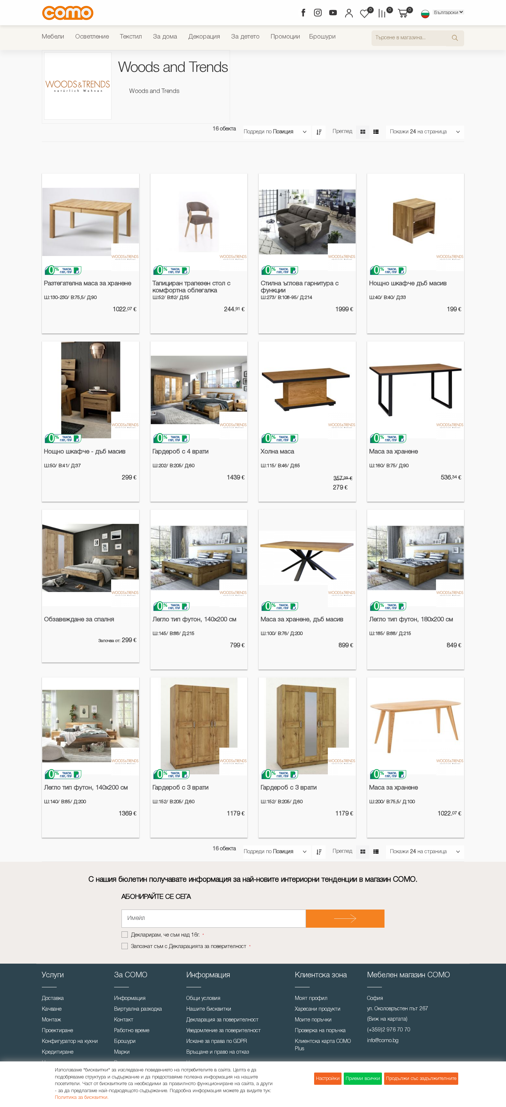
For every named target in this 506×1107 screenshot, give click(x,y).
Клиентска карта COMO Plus (323, 1045)
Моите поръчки (313, 1020)
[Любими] (364, 13)
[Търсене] (455, 38)
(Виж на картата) (387, 1019)
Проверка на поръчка (320, 1030)
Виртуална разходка (138, 1009)
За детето (245, 37)
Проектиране (57, 1030)
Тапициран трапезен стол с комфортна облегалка (191, 287)
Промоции (285, 37)
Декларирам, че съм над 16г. (166, 935)
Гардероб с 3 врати (181, 788)
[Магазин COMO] (68, 12)
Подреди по (258, 132)
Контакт (123, 1020)
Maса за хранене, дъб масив (302, 619)
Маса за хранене (393, 452)
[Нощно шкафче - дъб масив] (90, 390)
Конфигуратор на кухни (70, 1041)
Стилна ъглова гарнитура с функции (300, 287)
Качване (51, 1009)
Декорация (204, 37)
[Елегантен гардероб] (199, 726)
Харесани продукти (317, 1009)
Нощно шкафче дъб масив (408, 283)
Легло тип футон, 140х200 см (194, 619)
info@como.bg (383, 1040)
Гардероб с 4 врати (181, 452)
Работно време (131, 1030)
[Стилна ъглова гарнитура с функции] (307, 222)
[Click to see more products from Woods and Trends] (125, 257)
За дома (165, 37)
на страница (432, 132)
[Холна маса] (307, 390)
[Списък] (375, 132)
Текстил (131, 37)
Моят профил (311, 998)
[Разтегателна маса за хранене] (90, 222)
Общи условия (203, 998)
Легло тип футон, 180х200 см (411, 619)
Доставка (53, 998)
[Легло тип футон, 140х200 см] (199, 558)
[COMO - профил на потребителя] (348, 14)
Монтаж (51, 1020)
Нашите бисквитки (208, 1009)
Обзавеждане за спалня (79, 619)
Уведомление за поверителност (223, 1030)
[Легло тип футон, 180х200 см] (415, 558)
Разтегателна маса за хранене (87, 283)
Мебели (53, 37)
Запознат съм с (188, 946)
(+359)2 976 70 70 (388, 1030)
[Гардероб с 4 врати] (199, 390)
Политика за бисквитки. (82, 1098)
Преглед (342, 131)
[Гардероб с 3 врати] (307, 726)
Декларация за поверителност (222, 1020)
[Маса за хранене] (415, 390)
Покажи (399, 132)
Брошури (322, 37)
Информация (130, 998)
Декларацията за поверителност (207, 946)
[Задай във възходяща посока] (319, 132)
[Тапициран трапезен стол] (199, 222)
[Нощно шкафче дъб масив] (415, 222)
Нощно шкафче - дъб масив (85, 452)
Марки (122, 1052)
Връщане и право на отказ (217, 1052)
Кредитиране (57, 1052)
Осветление (92, 37)
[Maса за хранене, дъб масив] (307, 558)
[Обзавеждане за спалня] (90, 558)
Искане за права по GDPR (216, 1041)
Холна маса (277, 452)
